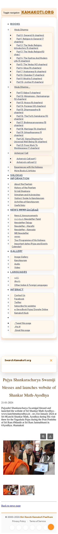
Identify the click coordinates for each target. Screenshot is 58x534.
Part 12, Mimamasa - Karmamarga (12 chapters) (31, 97)
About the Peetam (23, 184)
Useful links (19, 205)
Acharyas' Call (21, 153)
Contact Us (19, 295)
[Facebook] (12, 527)
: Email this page (22, 330)
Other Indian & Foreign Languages (31, 285)
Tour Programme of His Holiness (29, 240)
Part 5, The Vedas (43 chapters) (32, 64)
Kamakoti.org (37, 12)
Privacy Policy (19, 521)
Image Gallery (21, 257)
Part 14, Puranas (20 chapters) (31, 106)
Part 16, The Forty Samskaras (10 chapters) (31, 117)
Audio (17, 264)
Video (17, 267)
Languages (18, 271)
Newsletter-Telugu (23, 222)
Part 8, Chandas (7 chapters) (30, 75)
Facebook (19, 299)
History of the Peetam (25, 187)
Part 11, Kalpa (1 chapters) (29, 92)
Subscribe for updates (25, 306)
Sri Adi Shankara (22, 191)
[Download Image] (50, 436)
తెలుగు (17, 281)
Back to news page (11, 505)
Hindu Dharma (21, 29)
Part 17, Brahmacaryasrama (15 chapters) (30, 124)
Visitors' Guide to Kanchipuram (29, 198)
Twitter (17, 302)
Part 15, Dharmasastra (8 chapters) (27, 111)
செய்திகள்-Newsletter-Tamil (27, 219)
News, (24, 209)
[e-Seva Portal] (46, 527)
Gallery (16, 251)
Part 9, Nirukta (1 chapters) (29, 78)
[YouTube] (32, 527)
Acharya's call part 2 (26, 162)
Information (19, 178)
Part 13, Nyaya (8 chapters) (30, 102)
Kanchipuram (20, 260)
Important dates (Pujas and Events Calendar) (30, 245)
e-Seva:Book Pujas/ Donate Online (31, 309)
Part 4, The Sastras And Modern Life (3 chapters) (30, 59)
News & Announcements (26, 215)
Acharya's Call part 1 (26, 158)
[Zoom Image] (43, 436)
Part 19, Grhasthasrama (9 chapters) (28, 134)
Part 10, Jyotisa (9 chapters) (30, 82)
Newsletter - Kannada (24, 229)
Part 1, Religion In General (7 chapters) (29, 40)
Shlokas (16, 175)
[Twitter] (19, 527)
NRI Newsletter (21, 233)
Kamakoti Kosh (21, 313)
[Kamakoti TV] (39, 527)
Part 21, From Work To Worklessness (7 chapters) (26, 146)
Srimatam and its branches (27, 194)
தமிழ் (16, 277)
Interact (17, 289)
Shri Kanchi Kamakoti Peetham (36, 517)
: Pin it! (17, 326)
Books (15, 23)
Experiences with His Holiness (28, 167)
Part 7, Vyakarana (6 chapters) (31, 71)
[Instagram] (25, 527)
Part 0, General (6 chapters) (30, 35)
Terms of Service (37, 521)
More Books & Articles (25, 170)
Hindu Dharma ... (22, 87)
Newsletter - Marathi (24, 226)
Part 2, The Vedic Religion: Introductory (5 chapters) (28, 46)
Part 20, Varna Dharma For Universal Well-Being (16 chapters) (30, 140)
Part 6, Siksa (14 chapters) (29, 68)
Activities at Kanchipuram (26, 201)
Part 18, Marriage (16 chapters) (31, 129)
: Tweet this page (22, 323)
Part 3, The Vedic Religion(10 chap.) (29, 53)
